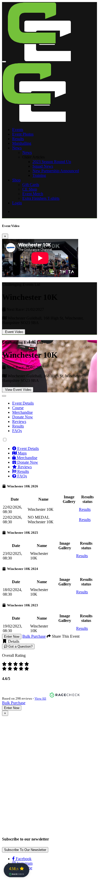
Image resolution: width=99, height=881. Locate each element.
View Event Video (17, 390)
